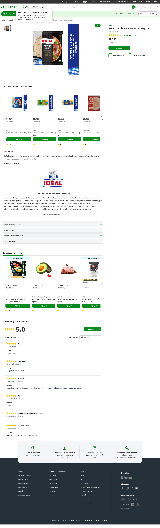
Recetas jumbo (23, 479)
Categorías (11, 13)
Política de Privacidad (101, 520)
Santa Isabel (85, 483)
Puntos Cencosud (86, 491)
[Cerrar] (50, 12)
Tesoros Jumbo (130, 14)
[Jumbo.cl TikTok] (132, 488)
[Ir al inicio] (9, 7)
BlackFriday (53, 479)
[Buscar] (133, 7)
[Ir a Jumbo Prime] (126, 477)
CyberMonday (54, 487)
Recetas (119, 14)
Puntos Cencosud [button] (105, 2)
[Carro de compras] (157, 7)
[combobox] (93, 7)
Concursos (52, 491)
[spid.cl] (93, 2)
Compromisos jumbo (25, 475)
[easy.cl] (84, 2)
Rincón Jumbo (23, 483)
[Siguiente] (101, 118)
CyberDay (52, 475)
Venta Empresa (85, 499)
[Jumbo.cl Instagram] (127, 488)
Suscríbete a (145, 14)
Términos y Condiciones (84, 520)
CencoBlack (53, 483)
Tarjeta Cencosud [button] (121, 2)
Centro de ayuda (137, 2)
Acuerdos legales (24, 495)
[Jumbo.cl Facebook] (122, 488)
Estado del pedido (151, 2)
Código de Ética (86, 503)
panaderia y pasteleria (14, 20)
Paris (82, 475)
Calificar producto (92, 329)
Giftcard (83, 495)
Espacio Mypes (23, 491)
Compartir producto (139, 55)
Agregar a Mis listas (118, 55)
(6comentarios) (131, 35)
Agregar (119, 48)
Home (3, 20)
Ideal (110, 25)
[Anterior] (4, 118)
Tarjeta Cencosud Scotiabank (90, 487)
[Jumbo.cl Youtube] (136, 488)
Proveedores (22, 487)
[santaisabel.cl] (66, 2)
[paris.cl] (76, 2)
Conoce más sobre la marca (52, 214)
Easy (82, 479)
